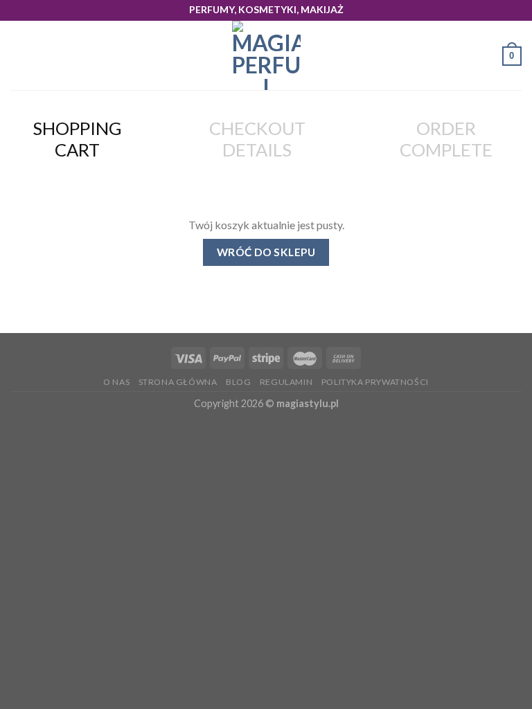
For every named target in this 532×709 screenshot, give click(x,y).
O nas (116, 382)
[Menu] (18, 56)
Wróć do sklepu (266, 252)
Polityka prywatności (375, 382)
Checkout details (257, 139)
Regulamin (286, 382)
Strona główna (178, 382)
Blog (238, 382)
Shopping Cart (77, 139)
